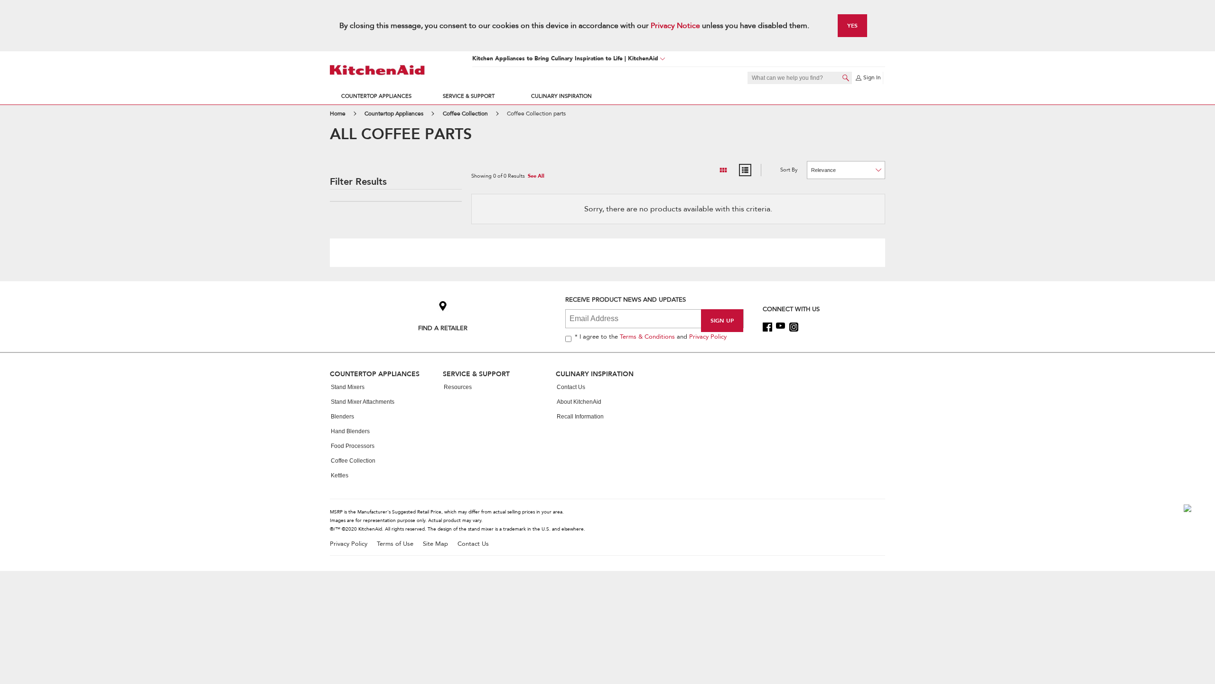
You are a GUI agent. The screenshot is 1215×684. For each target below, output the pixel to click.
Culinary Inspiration (561, 96)
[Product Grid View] (723, 170)
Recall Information (580, 416)
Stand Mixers (347, 387)
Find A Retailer (442, 328)
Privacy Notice (675, 25)
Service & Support (469, 96)
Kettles (339, 475)
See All (536, 176)
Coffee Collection (353, 460)
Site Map (435, 544)
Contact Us (571, 387)
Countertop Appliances (376, 96)
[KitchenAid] (377, 70)
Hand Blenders (350, 431)
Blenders (342, 416)
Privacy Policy (708, 336)
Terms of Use (395, 544)
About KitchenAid (579, 402)
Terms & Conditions (647, 336)
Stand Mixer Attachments (362, 402)
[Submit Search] (846, 78)
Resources (458, 387)
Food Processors (352, 446)
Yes (852, 25)
